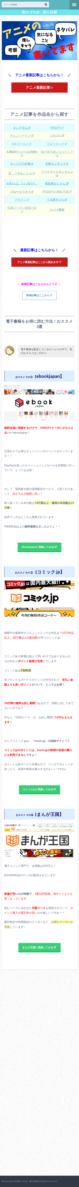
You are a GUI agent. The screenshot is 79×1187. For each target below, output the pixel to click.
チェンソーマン (20, 135)
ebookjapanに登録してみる (37, 546)
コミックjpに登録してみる (38, 789)
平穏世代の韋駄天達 (55, 191)
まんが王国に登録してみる (37, 947)
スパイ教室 (57, 209)
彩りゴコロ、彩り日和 (39, 12)
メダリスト (56, 135)
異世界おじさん (55, 183)
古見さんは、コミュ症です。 (21, 183)
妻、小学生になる (20, 173)
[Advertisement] (29, 1073)
